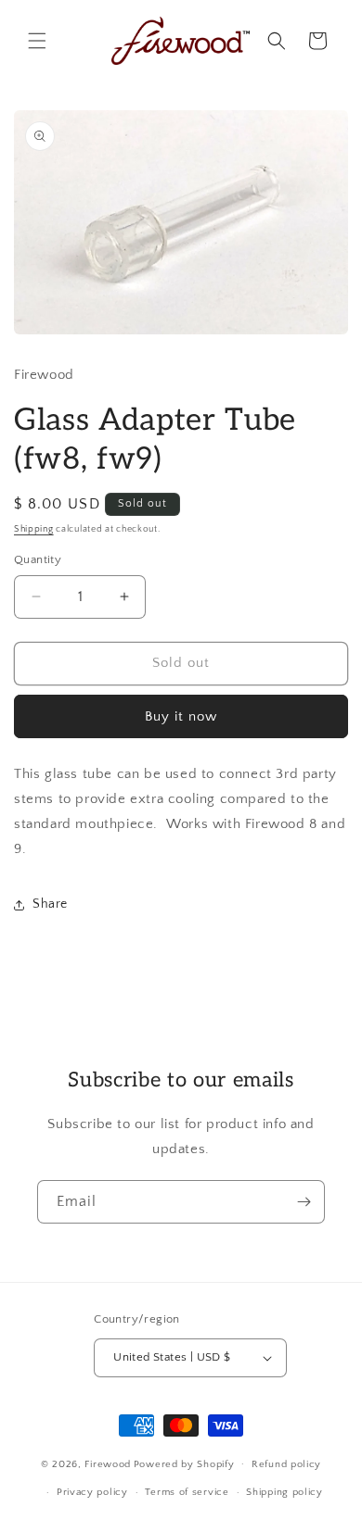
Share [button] (50, 904)
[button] (37, 40)
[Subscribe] (303, 1202)
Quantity (37, 559)
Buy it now (181, 716)
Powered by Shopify (184, 1463)
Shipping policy (284, 1492)
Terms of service (186, 1492)
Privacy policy (92, 1492)
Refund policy (286, 1464)
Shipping (34, 529)
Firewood (107, 1463)
